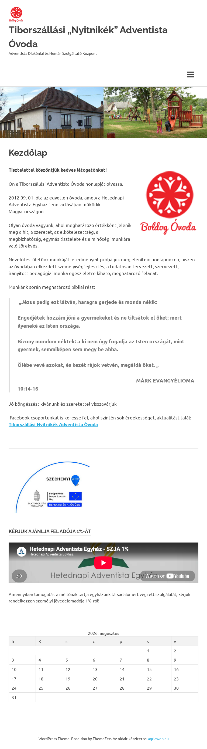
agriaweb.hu (158, 738)
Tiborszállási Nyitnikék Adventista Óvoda (53, 424)
